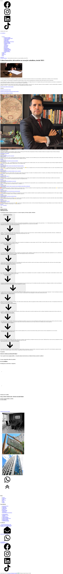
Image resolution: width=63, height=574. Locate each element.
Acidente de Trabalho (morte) (6, 518)
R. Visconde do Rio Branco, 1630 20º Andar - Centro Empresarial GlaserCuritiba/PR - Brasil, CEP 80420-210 (6, 525)
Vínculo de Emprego (7, 51)
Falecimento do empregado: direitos (5, 89)
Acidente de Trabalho (7, 37)
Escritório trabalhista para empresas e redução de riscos (8, 196)
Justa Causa (5, 47)
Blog (3, 500)
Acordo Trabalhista (7, 39)
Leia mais (1, 159)
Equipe (3, 53)
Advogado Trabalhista (3, 58)
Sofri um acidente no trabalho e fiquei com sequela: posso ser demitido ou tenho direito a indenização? (15, 186)
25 (3, 205)
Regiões (3, 502)
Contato (3, 501)
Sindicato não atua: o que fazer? (5, 201)
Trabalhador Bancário (7, 49)
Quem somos (4, 52)
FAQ (3, 55)
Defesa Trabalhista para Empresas (9, 41)
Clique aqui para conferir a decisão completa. (6, 86)
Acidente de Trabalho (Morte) (8, 38)
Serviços (3, 36)
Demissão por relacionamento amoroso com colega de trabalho (9, 91)
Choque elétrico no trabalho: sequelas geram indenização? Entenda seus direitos (12, 165)
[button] (31, 479)
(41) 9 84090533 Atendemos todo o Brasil (4, 542)
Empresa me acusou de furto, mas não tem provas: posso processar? (10, 191)
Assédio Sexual (6, 40)
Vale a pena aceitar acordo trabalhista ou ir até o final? (8, 181)
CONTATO (2, 57)
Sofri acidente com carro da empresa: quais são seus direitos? (9, 160)
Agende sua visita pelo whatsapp (5, 411)
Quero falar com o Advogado (4, 153)
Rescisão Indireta (6, 48)
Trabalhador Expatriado (5, 520)
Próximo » (5, 205)
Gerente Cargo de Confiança (6, 45)
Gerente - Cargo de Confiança (4, 511)
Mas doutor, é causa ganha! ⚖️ (4, 176)
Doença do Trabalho (7, 42)
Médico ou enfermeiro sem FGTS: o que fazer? (7, 155)
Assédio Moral (4, 507)
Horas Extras (6, 46)
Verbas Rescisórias (7, 50)
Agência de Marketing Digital (12, 573)
